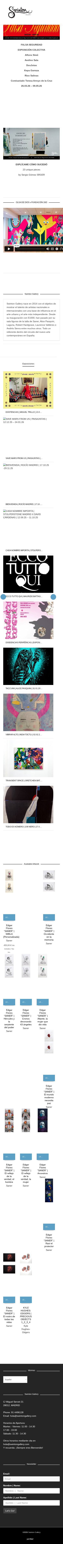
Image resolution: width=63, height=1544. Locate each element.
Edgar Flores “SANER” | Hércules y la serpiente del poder (9, 1019)
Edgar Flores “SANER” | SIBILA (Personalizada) (11, 931)
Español (8, 1380)
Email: (6, 1473)
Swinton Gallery (34, 1532)
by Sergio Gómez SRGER (31, 174)
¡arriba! (30, 1539)
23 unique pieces (31, 169)
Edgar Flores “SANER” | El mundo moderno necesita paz (49, 1095)
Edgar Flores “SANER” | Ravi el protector (49, 1240)
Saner (9, 940)
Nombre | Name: (12, 1485)
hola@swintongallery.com (23, 1416)
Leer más (8, 917)
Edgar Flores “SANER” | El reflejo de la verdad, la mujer (26, 1173)
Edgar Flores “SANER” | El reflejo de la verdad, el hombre (9, 1173)
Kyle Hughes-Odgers (25, 1329)
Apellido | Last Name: (15, 1497)
